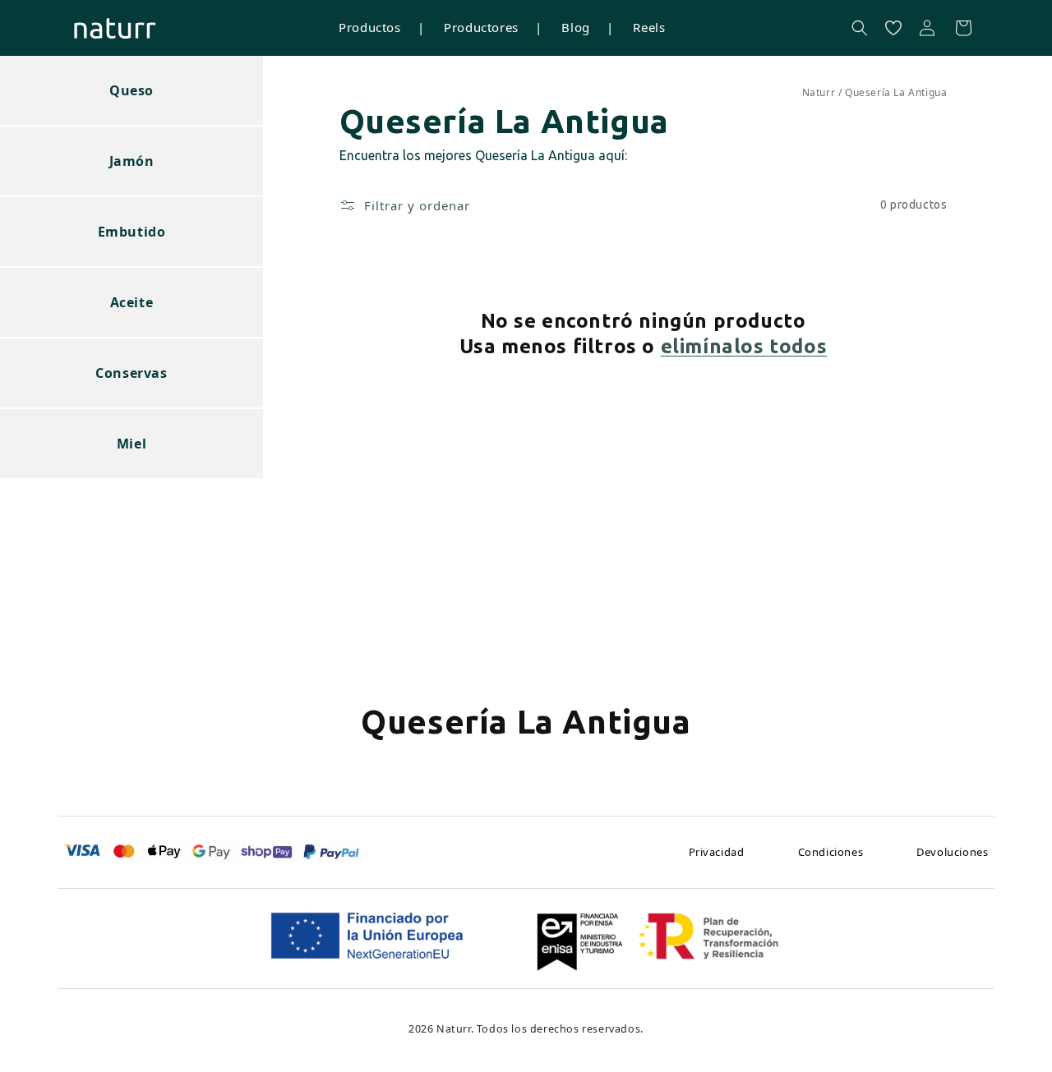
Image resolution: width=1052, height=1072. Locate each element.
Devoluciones (952, 851)
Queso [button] (131, 90)
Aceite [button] (132, 302)
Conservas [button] (131, 373)
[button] (860, 28)
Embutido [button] (132, 232)
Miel (131, 444)
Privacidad (717, 851)
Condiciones (831, 851)
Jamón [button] (132, 161)
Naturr (819, 92)
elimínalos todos (744, 346)
